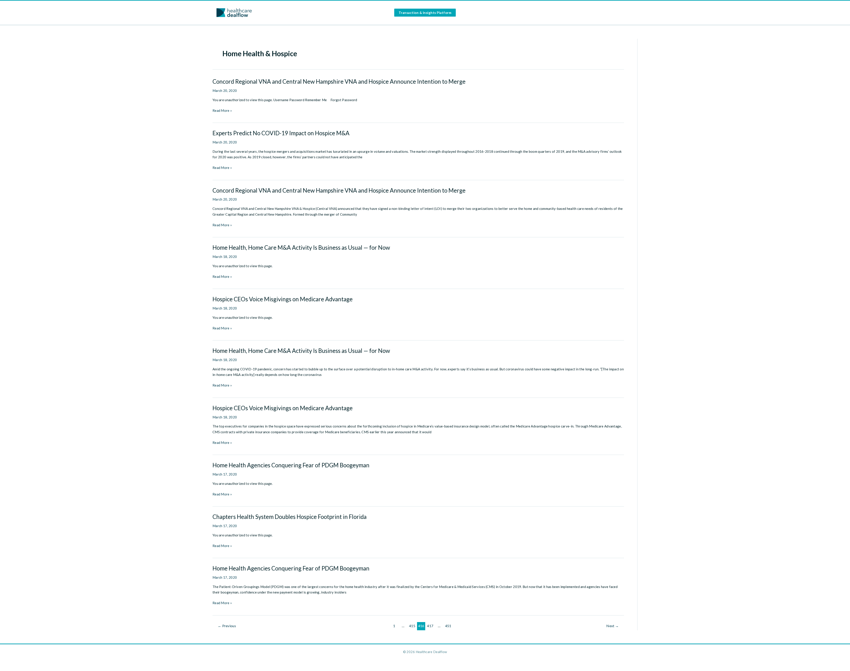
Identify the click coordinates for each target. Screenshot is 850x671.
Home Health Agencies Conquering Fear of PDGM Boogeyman (290, 465)
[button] (425, 13)
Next (612, 626)
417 (430, 626)
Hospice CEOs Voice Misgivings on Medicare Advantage (282, 299)
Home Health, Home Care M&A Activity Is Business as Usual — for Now (301, 247)
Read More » (222, 111)
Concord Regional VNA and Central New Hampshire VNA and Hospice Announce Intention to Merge (339, 81)
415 (412, 626)
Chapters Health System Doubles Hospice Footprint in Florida (289, 516)
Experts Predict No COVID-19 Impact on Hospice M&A (281, 133)
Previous (227, 626)
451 (448, 626)
